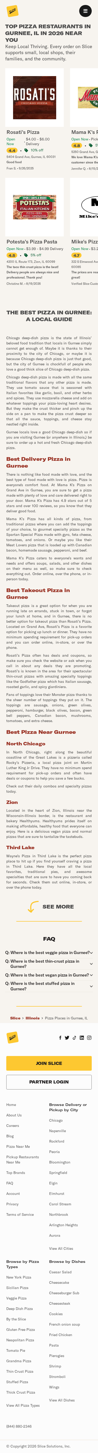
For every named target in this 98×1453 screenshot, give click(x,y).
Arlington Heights (63, 1225)
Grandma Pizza (18, 1361)
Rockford (56, 1141)
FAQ (9, 1183)
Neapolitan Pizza (20, 1340)
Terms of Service (20, 1214)
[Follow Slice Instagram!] (89, 1038)
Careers (12, 1125)
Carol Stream (60, 1204)
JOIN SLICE (49, 1063)
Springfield (58, 1172)
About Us (14, 1115)
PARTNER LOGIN (49, 1082)
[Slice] (12, 11)
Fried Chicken (60, 1334)
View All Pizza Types (23, 1405)
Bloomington (59, 1162)
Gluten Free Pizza (20, 1329)
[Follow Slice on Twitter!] (67, 1038)
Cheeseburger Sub (64, 1293)
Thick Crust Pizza (20, 1392)
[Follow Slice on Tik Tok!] (74, 1038)
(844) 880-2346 (19, 1426)
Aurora (54, 1235)
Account (13, 1193)
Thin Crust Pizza (19, 1371)
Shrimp (55, 1366)
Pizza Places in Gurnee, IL (66, 1018)
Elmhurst (56, 1193)
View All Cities (61, 1248)
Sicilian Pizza (17, 1287)
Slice (15, 1018)
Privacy (12, 1204)
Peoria (54, 1151)
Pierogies (56, 1355)
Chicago (56, 1120)
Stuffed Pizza (17, 1382)
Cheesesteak (59, 1303)
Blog (10, 1136)
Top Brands (15, 1172)
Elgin (53, 1183)
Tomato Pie (15, 1350)
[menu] (85, 11)
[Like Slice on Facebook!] (60, 1038)
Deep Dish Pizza (19, 1308)
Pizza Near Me (18, 1146)
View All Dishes (62, 1400)
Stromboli (57, 1376)
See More (58, 906)
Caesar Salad (60, 1272)
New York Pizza (18, 1277)
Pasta (54, 1345)
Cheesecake (59, 1282)
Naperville (57, 1130)
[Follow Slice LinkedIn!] (82, 1038)
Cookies (56, 1314)
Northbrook (58, 1214)
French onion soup (64, 1324)
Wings (54, 1387)
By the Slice (16, 1319)
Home (11, 1104)
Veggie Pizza (16, 1298)
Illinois (33, 1018)
